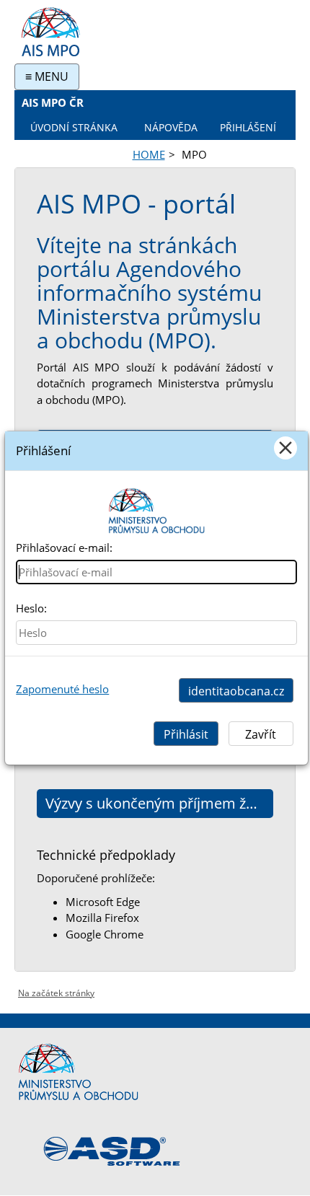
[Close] (285, 448)
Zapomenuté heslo (62, 689)
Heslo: (31, 608)
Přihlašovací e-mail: (64, 547)
